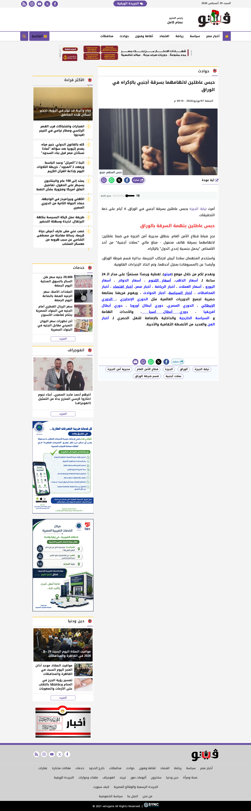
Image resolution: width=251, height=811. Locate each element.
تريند (122, 777)
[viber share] (135, 362)
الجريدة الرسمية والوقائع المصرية (136, 787)
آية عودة (208, 180)
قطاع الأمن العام (147, 369)
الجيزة (169, 369)
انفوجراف (109, 777)
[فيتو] (214, 19)
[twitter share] (119, 180)
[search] (24, 36)
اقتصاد (164, 36)
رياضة (179, 36)
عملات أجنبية (174, 376)
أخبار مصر (213, 36)
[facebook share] (127, 180)
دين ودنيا (172, 777)
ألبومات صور (138, 777)
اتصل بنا (132, 796)
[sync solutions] (151, 806)
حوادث (124, 36)
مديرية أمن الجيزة (118, 369)
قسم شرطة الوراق (147, 376)
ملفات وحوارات (88, 777)
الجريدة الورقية (128, 3)
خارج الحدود (97, 768)
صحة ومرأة (190, 777)
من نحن (147, 796)
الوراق (184, 369)
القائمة (38, 36)
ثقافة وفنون (144, 36)
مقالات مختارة (61, 768)
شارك (136, 180)
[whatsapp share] (111, 180)
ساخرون (156, 777)
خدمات (79, 768)
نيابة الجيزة (197, 209)
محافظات (106, 36)
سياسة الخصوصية (111, 796)
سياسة (195, 36)
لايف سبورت (101, 787)
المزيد (63, 338)
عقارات (42, 768)
